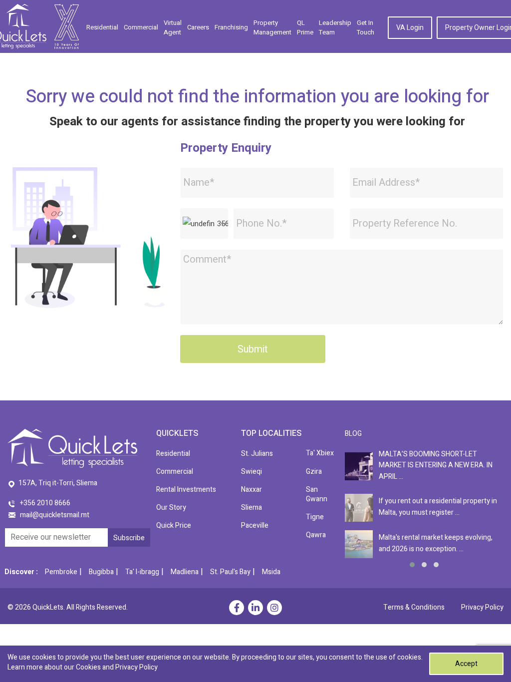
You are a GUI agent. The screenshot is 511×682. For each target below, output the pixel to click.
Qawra (316, 535)
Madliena (185, 572)
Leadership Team (335, 27)
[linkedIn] (255, 609)
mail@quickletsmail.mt (54, 515)
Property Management (272, 27)
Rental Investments (186, 489)
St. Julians (257, 453)
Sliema (251, 507)
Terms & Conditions (414, 607)
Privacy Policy (482, 607)
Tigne (315, 517)
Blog (353, 433)
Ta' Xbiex (320, 453)
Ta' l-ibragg (142, 572)
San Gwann (316, 494)
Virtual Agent (173, 27)
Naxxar (251, 489)
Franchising (231, 27)
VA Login (410, 27)
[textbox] (204, 224)
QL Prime (305, 27)
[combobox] (204, 223)
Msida (271, 572)
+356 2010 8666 (45, 503)
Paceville (254, 525)
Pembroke (61, 572)
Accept (466, 664)
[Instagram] (274, 609)
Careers (198, 27)
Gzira (314, 471)
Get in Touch (365, 27)
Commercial (141, 27)
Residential (102, 27)
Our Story (171, 507)
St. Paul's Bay (230, 572)
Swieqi (251, 471)
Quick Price (173, 525)
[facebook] (237, 609)
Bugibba (101, 572)
